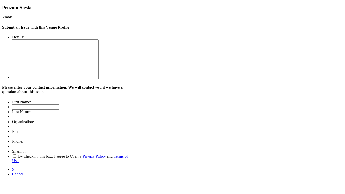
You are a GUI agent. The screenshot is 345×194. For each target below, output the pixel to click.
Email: (17, 131)
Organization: (23, 121)
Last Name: (21, 112)
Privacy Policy (94, 156)
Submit (17, 169)
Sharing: (19, 151)
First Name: (21, 102)
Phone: (17, 141)
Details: (18, 37)
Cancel (17, 174)
